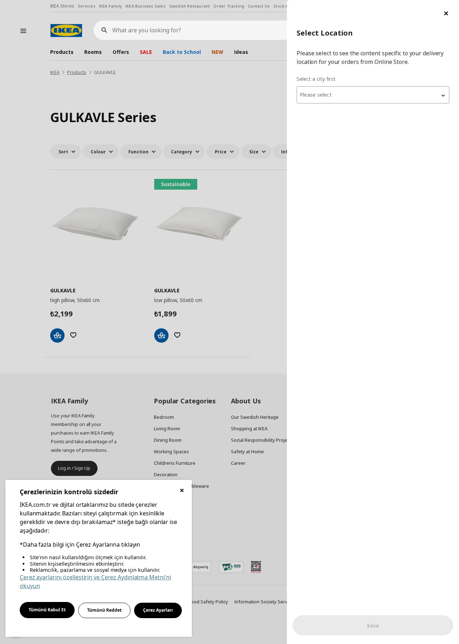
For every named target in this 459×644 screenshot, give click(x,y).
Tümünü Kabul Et (47, 610)
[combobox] (373, 94)
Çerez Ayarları (158, 610)
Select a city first (316, 78)
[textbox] (373, 95)
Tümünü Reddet (104, 610)
